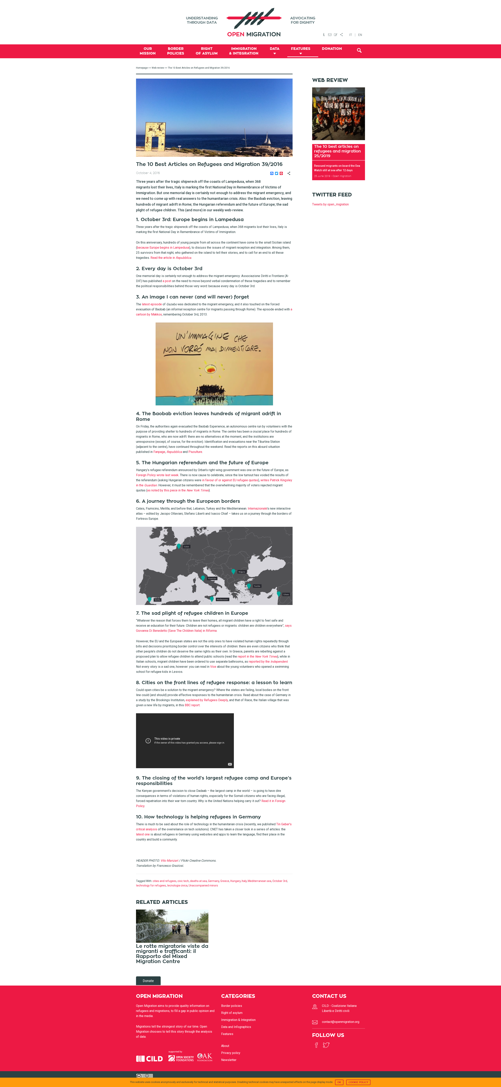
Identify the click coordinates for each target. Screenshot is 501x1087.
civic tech (183, 881)
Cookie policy (358, 1082)
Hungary (235, 881)
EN (360, 35)
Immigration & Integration (238, 1020)
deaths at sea (198, 881)
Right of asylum (231, 1013)
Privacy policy (230, 1053)
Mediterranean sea (259, 881)
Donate (148, 981)
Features (227, 1034)
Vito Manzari (169, 860)
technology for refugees (151, 885)
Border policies (231, 1006)
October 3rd (279, 881)
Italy (244, 881)
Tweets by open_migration (330, 204)
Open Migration (250, 22)
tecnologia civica (177, 885)
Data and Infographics (236, 1027)
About (225, 1046)
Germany (213, 881)
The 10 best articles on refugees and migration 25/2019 (337, 151)
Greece (224, 881)
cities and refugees (164, 881)
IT (350, 35)
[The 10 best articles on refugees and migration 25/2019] (338, 141)
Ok (339, 1082)
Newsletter (228, 1060)
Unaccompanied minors (203, 885)
